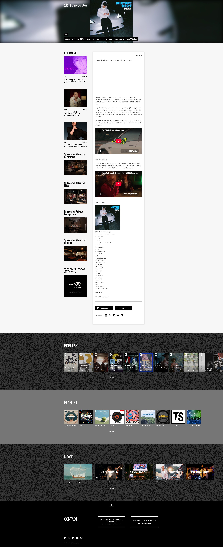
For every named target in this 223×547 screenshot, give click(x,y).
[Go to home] (75, 5)
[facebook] (114, 316)
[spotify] (106, 316)
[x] (110, 316)
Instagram (104, 296)
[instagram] (122, 316)
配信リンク (99, 292)
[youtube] (118, 316)
